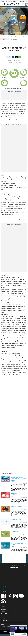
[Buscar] (22, 4)
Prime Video (7, 1)
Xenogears (14, 10)
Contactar (3, 611)
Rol (19, 12)
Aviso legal (3, 618)
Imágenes (14, 39)
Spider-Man (21, 1)
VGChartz (3, 624)
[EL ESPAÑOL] (26, 4)
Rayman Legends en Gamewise (8, 626)
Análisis (4, 39)
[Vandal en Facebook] (3, 595)
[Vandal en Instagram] (15, 595)
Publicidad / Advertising (6, 613)
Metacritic (16, 1)
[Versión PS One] (14, 18)
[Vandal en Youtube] (21, 595)
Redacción (3, 609)
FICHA (4, 36)
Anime (12, 1)
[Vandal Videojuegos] (14, 4)
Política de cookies (5, 620)
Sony (3, 1)
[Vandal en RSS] (3, 600)
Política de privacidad (5, 615)
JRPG (15, 12)
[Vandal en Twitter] (9, 595)
